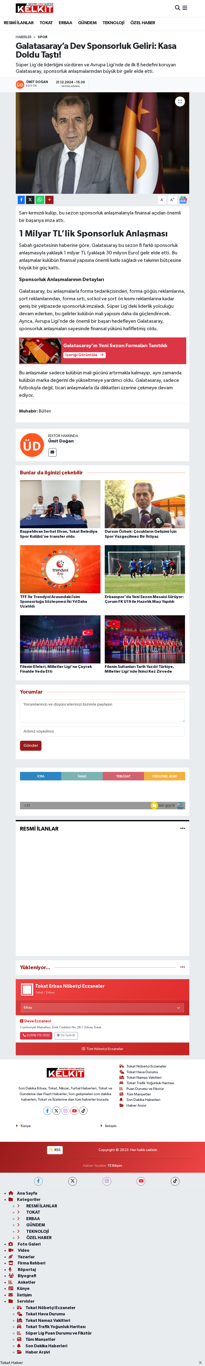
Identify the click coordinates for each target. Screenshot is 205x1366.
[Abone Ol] (183, 200)
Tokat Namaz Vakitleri (144, 1077)
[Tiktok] (83, 1111)
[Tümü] (182, 967)
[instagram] (106, 1181)
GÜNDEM (87, 23)
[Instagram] (65, 1111)
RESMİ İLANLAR (19, 23)
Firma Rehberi (31, 1263)
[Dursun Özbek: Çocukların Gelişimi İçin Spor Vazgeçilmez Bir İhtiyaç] (145, 504)
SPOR (43, 37)
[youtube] (140, 1181)
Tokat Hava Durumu (142, 1072)
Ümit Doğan (61, 441)
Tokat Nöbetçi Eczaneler (146, 1066)
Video (23, 1250)
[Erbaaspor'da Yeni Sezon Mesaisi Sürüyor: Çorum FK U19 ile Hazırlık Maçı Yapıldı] (145, 569)
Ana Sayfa (27, 1193)
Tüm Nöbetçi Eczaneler (104, 1049)
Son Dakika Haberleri (143, 1100)
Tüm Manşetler (138, 1094)
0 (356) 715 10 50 (38, 1035)
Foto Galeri (28, 1244)
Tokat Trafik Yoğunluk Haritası (150, 1083)
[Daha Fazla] (49, 200)
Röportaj (26, 1269)
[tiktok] (175, 1181)
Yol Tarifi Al (67, 1035)
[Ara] (177, 8)
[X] (56, 1111)
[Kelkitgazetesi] (34, 8)
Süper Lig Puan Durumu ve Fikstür (59, 1333)
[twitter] (72, 1181)
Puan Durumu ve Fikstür (145, 1089)
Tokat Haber (11, 1363)
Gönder (31, 745)
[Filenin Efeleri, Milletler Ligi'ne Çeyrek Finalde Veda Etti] (60, 639)
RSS (57, 1150)
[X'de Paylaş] (30, 200)
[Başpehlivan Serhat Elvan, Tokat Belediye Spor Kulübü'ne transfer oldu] (60, 504)
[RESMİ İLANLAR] (182, 829)
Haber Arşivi (136, 1105)
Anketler (26, 1282)
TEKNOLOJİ (113, 23)
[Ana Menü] (184, 8)
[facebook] (38, 1181)
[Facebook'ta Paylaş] (21, 200)
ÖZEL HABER (142, 23)
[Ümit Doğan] (32, 445)
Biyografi (26, 1276)
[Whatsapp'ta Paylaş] (40, 200)
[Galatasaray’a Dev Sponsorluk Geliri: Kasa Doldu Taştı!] (103, 143)
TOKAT (46, 23)
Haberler (24, 37)
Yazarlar (26, 1257)
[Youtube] (74, 1111)
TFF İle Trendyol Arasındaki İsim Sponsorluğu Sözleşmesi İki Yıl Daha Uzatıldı (53, 601)
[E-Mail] (52, 452)
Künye (26, 1126)
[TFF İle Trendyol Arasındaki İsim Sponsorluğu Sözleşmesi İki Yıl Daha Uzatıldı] (60, 569)
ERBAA (65, 23)
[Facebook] (47, 1111)
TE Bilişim (115, 1165)
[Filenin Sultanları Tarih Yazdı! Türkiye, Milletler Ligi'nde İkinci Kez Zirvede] (145, 639)
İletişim (110, 1126)
